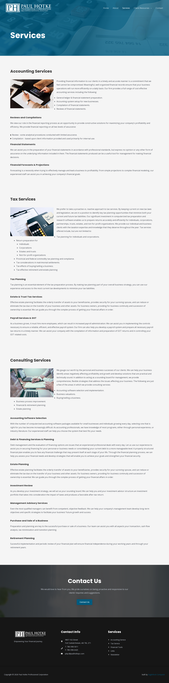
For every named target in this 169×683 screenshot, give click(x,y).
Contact (159, 8)
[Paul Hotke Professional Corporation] (29, 7)
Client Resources (141, 8)
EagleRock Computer (156, 674)
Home (106, 8)
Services (126, 8)
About (115, 8)
